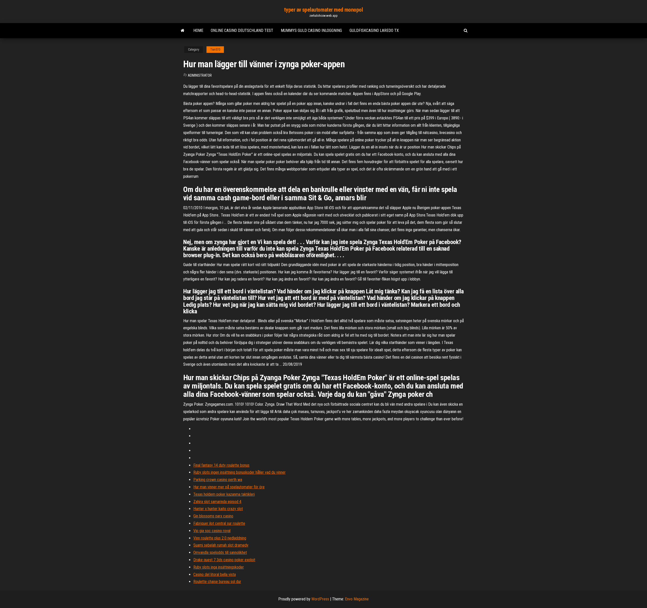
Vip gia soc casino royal (211, 530)
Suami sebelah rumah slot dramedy (220, 545)
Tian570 (215, 49)
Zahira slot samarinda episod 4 (217, 501)
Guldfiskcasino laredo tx (374, 30)
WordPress (320, 599)
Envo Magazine (357, 599)
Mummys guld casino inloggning (311, 30)
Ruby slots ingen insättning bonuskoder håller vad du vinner (239, 472)
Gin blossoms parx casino (213, 516)
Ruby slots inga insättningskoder (218, 567)
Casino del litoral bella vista (214, 574)
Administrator (200, 75)
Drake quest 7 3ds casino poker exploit (224, 559)
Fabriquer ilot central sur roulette (219, 523)
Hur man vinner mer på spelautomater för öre (229, 487)
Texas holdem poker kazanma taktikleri (224, 494)
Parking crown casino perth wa (217, 479)
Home (198, 30)
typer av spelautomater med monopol (323, 10)
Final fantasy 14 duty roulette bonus (221, 465)
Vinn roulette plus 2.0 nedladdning (219, 538)
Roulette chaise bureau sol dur (217, 581)
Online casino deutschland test (242, 30)
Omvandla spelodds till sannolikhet (220, 552)
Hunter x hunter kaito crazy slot (218, 508)
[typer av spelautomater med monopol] (183, 30)
